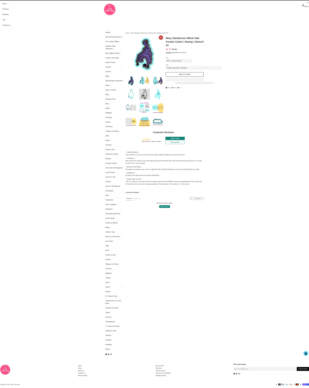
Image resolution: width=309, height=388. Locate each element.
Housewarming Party (112, 214)
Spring (107, 291)
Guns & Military (110, 204)
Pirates (107, 259)
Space (107, 282)
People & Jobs (110, 255)
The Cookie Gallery (112, 41)
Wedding (108, 344)
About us (81, 370)
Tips (3, 20)
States (107, 312)
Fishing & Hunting (111, 154)
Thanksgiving (110, 321)
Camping (108, 117)
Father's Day (110, 149)
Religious (108, 273)
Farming (108, 145)
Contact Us (6, 25)
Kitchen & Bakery (111, 223)
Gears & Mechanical (112, 186)
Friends (108, 181)
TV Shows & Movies (112, 326)
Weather (108, 340)
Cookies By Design (112, 58)
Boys (107, 104)
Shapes (108, 278)
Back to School (110, 90)
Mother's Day (110, 232)
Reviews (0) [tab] (129, 198)
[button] (185, 79)
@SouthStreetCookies (114, 37)
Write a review (165, 206)
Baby (107, 76)
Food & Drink (110, 172)
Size (167, 57)
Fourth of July (110, 177)
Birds (107, 94)
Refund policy (82, 375)
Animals (114, 67)
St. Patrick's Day (111, 296)
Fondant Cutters (111, 163)
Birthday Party (110, 99)
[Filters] (192, 198)
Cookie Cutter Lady (15, 384)
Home (4, 4)
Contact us (81, 373)
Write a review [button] (175, 138)
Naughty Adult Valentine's (110, 47)
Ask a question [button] (175, 142)
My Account (160, 366)
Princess (108, 268)
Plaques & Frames (112, 264)
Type (167, 65)
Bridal (107, 108)
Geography (114, 191)
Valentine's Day (110, 331)
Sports (114, 287)
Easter (107, 140)
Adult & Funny (110, 62)
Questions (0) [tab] (136, 198)
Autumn (108, 71)
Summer (108, 317)
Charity (107, 122)
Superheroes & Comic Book (113, 302)
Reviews (159, 368)
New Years (109, 241)
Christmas (109, 126)
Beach (107, 85)
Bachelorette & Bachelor (114, 81)
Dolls (107, 136)
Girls (107, 195)
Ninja (107, 246)
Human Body (110, 218)
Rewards (5, 14)
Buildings (108, 113)
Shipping (168, 52)
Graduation (109, 200)
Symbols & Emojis (111, 308)
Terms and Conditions (163, 373)
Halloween (109, 209)
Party (107, 250)
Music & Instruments (112, 236)
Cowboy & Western (112, 131)
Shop (80, 368)
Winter (107, 349)
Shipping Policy (161, 375)
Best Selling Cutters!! (112, 53)
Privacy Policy (160, 370)
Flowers (108, 159)
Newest (108, 32)
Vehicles (108, 335)
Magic (107, 227)
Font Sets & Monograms (114, 168)
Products (5, 9)
